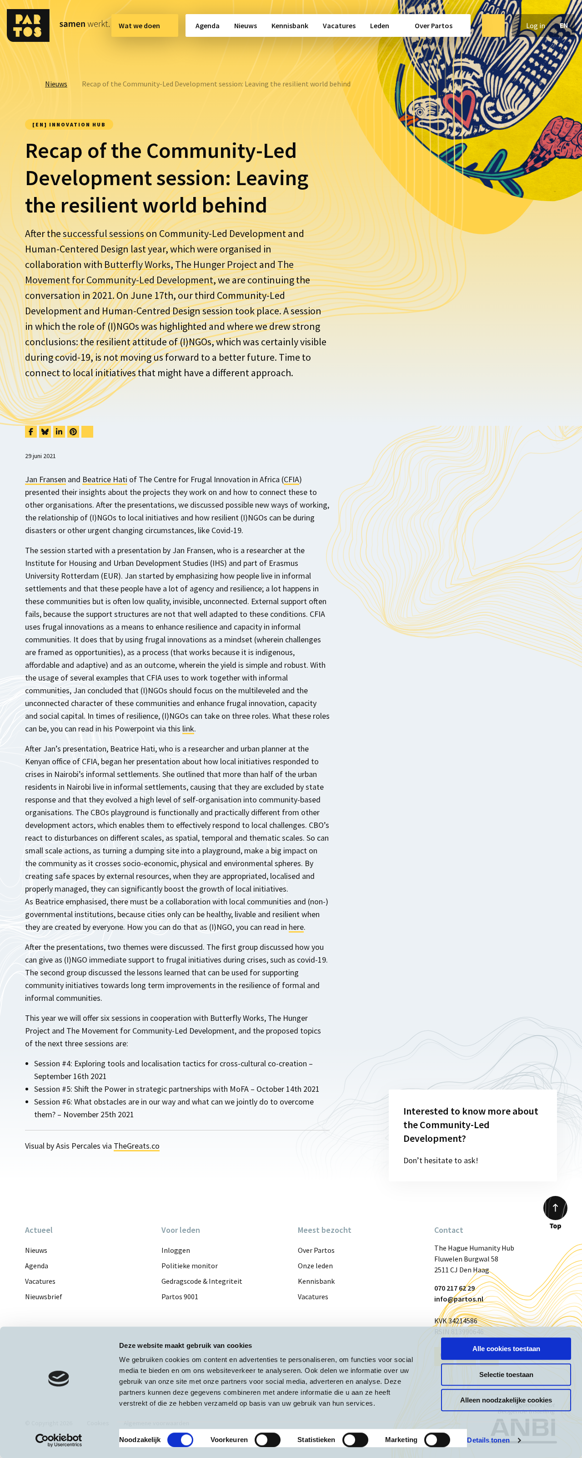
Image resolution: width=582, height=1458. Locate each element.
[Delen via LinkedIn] (59, 432)
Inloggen (175, 1250)
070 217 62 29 (454, 1287)
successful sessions (103, 233)
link (188, 728)
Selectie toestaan (506, 1374)
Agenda (208, 25)
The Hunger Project (216, 264)
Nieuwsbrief (43, 1296)
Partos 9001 (179, 1296)
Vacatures (339, 25)
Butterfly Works (137, 264)
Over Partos (433, 25)
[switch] (268, 1440)
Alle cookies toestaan (506, 1348)
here (296, 927)
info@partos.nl (458, 1298)
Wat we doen (139, 25)
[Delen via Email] (87, 432)
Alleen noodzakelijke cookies (506, 1400)
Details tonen (488, 1440)
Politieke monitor (189, 1265)
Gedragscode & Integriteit (201, 1281)
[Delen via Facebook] (31, 432)
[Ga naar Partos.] (27, 83)
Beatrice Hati (104, 479)
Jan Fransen (45, 479)
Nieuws (245, 25)
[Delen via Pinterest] (73, 432)
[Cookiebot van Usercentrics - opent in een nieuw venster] (59, 1440)
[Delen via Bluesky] (45, 432)
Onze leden (315, 1265)
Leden (379, 25)
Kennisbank (289, 25)
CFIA (291, 479)
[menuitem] (144, 25)
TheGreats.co (137, 1145)
